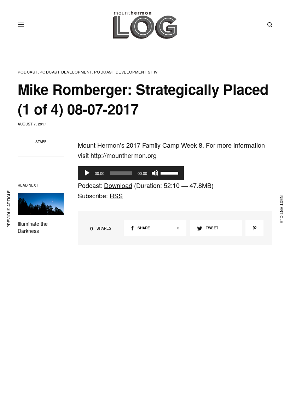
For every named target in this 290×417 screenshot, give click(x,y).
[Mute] (154, 173)
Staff (40, 141)
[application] (131, 173)
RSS (116, 195)
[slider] (170, 172)
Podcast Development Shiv (125, 72)
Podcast (28, 72)
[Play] (87, 173)
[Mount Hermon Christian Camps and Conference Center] (145, 24)
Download (118, 185)
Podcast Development (66, 72)
